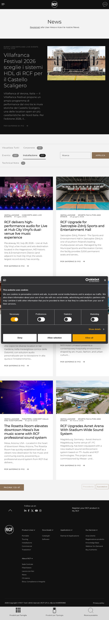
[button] (12, 487)
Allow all (89, 338)
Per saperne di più (14, 126)
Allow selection (54, 338)
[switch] (41, 319)
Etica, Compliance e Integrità (33, 582)
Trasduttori (26, 550)
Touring (25, 539)
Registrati (35, 27)
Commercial (27, 546)
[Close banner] (105, 280)
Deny (20, 338)
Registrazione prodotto (95, 539)
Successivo (102, 486)
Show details (95, 329)
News (24, 575)
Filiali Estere (26, 568)
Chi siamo (26, 578)
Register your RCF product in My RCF (85, 509)
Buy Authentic (91, 550)
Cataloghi (46, 536)
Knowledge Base (92, 543)
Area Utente (90, 536)
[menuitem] (98, 603)
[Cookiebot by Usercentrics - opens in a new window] (87, 280)
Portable (25, 536)
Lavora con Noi (28, 571)
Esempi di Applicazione (69, 536)
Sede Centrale (27, 564)
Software (45, 539)
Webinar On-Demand (94, 546)
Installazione (27, 543)
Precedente (88, 486)
